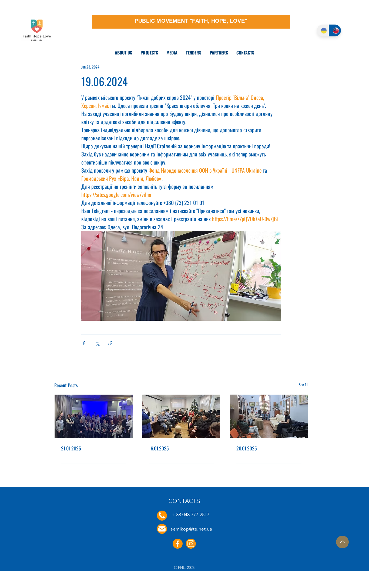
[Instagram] (191, 543)
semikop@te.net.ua (191, 529)
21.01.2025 (71, 448)
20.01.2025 (246, 448)
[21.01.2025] (94, 416)
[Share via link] (110, 343)
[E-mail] (162, 529)
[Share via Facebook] (83, 343)
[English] (335, 30)
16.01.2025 (159, 448)
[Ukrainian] (323, 30)
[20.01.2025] (269, 416)
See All (303, 384)
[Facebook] (177, 543)
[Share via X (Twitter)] (97, 343)
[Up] (342, 542)
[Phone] (162, 515)
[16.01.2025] (181, 416)
